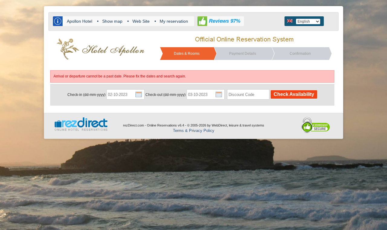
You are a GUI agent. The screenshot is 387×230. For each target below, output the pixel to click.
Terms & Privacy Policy (193, 130)
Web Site (141, 21)
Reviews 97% (224, 21)
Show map (112, 21)
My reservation (174, 21)
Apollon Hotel (79, 21)
